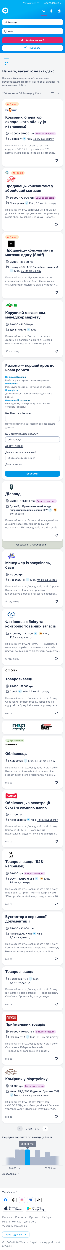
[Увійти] (59, 11)
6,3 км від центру (20, 982)
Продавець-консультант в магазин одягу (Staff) (29, 252)
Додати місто (13, 464)
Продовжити (32, 473)
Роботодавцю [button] (13, 1234)
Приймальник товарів (25, 1024)
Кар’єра (46, 1217)
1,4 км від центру (20, 882)
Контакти (20, 1217)
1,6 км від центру (39, 691)
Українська (8, 1192)
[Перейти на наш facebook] (5, 1200)
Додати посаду (14, 445)
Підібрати (35, 47)
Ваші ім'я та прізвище (18, 413)
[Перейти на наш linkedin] (30, 1200)
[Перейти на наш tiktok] (39, 1200)
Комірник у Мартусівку (26, 1079)
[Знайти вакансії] (43, 11)
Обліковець (16, 753)
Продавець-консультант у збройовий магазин (29, 188)
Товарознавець (19, 679)
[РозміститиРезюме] (51, 11)
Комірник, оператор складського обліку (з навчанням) (25, 121)
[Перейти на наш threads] (14, 1200)
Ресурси (7, 1217)
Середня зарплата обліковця (27, 1137)
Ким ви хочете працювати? (21, 433)
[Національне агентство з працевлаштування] (18, 727)
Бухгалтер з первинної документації (25, 919)
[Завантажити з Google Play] (36, 1208)
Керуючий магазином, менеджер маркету (25, 315)
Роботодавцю (51, 2)
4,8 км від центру (43, 138)
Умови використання (15, 1225)
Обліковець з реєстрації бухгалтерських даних (27, 805)
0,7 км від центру (46, 203)
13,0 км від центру (21, 637)
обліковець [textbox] (10, 22)
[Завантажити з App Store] (12, 1208)
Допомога (30, 1221)
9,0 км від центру (20, 937)
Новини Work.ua (11, 1221)
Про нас (34, 1217)
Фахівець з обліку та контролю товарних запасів (30, 624)
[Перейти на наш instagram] (22, 1200)
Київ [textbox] (10, 31)
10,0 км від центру (47, 1036)
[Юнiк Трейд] (46, 727)
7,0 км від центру (47, 579)
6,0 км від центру (31, 270)
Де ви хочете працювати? (20, 452)
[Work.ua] (5, 10)
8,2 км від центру (44, 760)
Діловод (13, 494)
